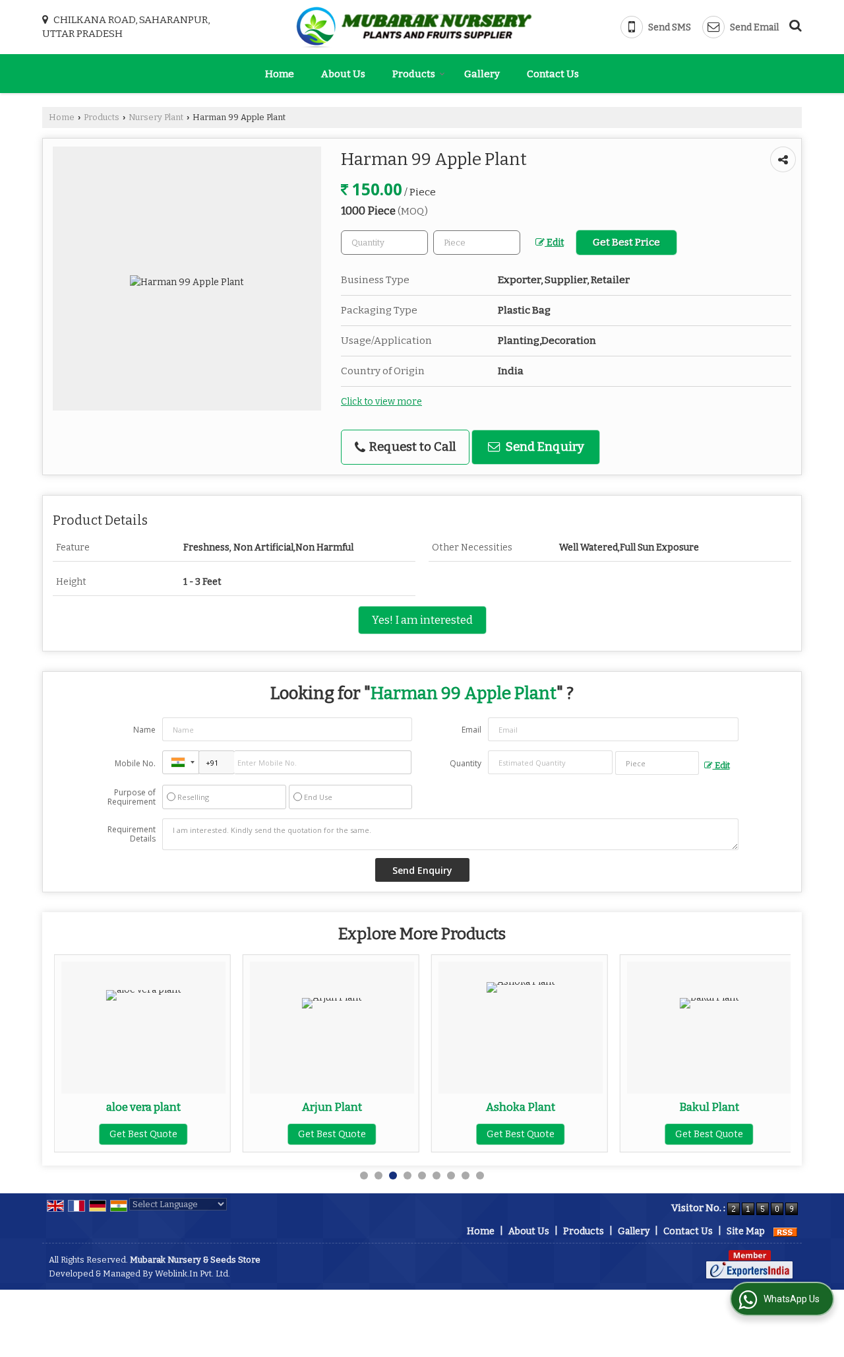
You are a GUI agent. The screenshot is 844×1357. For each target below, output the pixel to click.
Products (413, 74)
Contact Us (553, 74)
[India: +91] (180, 762)
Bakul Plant (709, 1106)
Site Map (746, 1231)
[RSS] (785, 1231)
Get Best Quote (143, 1134)
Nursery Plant (156, 117)
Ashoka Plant (520, 1106)
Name (144, 729)
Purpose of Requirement (131, 797)
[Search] (793, 23)
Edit (554, 242)
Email (471, 729)
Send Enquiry (543, 447)
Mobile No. (135, 763)
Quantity (465, 763)
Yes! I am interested (422, 619)
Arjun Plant (332, 1106)
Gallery (482, 74)
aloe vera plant (143, 1106)
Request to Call (411, 447)
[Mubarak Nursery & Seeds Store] (414, 27)
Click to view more (381, 401)
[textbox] (476, 242)
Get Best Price (626, 242)
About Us (343, 74)
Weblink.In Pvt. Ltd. (192, 1273)
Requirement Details (131, 834)
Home (279, 74)
